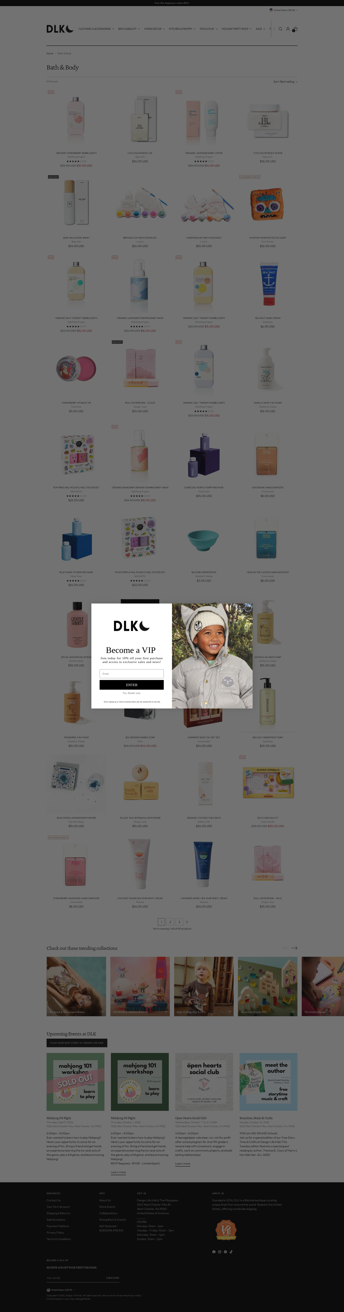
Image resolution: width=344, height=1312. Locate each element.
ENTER (131, 685)
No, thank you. (132, 693)
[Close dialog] (248, 608)
